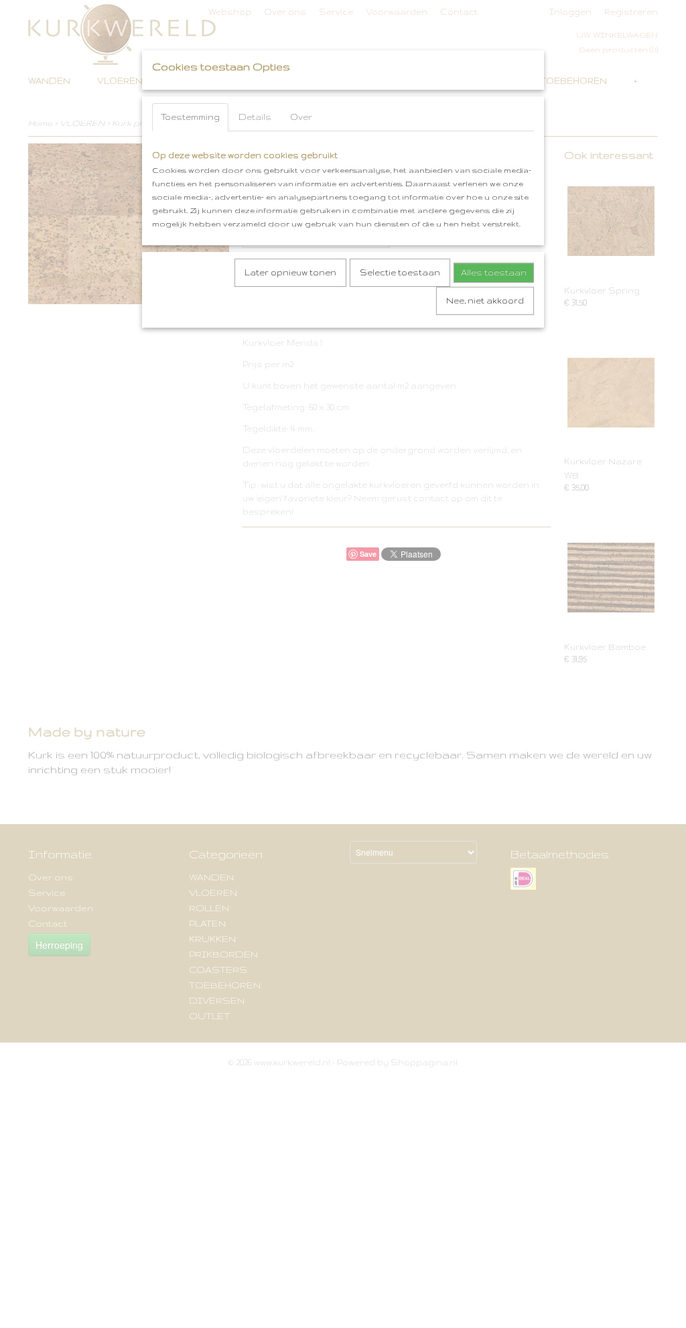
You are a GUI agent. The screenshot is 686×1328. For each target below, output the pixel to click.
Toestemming (190, 117)
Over (301, 117)
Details (254, 117)
